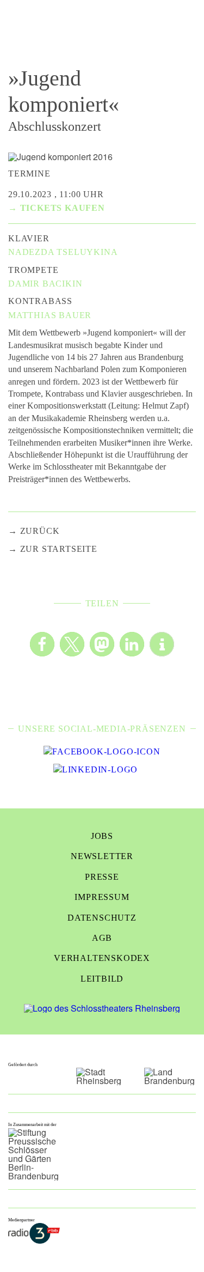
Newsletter (102, 856)
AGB (102, 937)
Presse (102, 876)
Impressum (102, 897)
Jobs (102, 836)
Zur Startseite (58, 548)
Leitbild (102, 978)
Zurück (40, 530)
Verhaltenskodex (102, 958)
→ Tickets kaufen (56, 207)
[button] (42, 644)
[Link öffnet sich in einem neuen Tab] (101, 752)
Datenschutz (102, 917)
